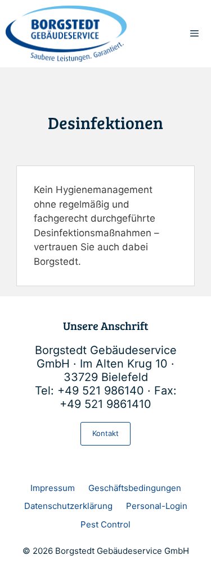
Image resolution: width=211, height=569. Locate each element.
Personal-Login (156, 506)
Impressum (52, 488)
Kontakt (105, 433)
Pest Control (105, 524)
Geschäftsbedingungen (134, 488)
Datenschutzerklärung (68, 506)
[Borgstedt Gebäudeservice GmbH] (66, 33)
